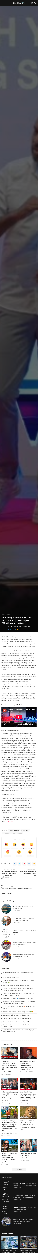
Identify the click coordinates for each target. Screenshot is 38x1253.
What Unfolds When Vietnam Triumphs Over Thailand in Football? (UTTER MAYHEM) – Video (28, 1095)
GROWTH (26, 830)
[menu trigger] (3, 3)
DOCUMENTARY (25, 1117)
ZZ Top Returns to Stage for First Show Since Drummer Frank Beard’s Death (24, 1196)
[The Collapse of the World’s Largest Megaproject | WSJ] (6, 909)
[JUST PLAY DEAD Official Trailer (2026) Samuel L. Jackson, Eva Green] (6, 921)
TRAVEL (22, 1089)
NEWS (4, 1089)
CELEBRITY (24, 1150)
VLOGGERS (5, 1117)
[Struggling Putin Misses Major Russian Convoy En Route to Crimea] (6, 957)
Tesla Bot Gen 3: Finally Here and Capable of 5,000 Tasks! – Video (25, 943)
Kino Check (7, 1071)
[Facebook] (9, 629)
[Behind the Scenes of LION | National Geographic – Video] (28, 1112)
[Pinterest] (13, 629)
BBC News (7, 1100)
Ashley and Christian (10, 1133)
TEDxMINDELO (17, 833)
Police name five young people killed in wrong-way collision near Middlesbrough (9, 1095)
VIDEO (8, 615)
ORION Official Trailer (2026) (11, 977)
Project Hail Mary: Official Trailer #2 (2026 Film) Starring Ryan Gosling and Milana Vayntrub (18, 989)
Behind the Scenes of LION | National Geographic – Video (27, 1123)
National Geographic (28, 1127)
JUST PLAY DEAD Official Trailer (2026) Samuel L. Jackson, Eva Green (23, 919)
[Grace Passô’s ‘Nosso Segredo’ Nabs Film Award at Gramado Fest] (6, 1209)
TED (11, 626)
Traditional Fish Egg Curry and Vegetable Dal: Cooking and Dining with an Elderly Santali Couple (19, 1002)
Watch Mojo (25, 1158)
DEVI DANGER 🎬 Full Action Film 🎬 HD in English (17, 1015)
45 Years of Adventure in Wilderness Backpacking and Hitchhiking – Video (9, 1156)
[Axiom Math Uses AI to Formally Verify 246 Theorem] (6, 933)
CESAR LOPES (14, 830)
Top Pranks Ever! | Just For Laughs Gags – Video (16, 1022)
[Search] (35, 3)
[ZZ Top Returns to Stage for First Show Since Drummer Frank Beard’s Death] (6, 1197)
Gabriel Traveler (9, 1162)
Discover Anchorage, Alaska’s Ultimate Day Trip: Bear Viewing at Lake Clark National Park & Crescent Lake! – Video (9, 1125)
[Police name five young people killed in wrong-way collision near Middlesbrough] (9, 1084)
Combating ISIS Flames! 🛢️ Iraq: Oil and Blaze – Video (18, 998)
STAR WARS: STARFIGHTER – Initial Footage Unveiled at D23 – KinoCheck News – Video (9, 1065)
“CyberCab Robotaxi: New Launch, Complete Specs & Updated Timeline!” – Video (18, 994)
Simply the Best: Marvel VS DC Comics (28, 1154)
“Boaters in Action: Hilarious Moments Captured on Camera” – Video (23, 1220)
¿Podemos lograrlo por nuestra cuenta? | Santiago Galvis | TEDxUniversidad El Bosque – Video (27, 1065)
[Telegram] (15, 629)
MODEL (6, 833)
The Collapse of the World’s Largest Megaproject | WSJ (23, 907)
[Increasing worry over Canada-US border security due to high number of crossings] (28, 1242)
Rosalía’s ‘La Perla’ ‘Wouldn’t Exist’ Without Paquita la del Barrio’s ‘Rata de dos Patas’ (24, 1184)
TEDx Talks (10, 822)
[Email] (17, 629)
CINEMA (4, 1058)
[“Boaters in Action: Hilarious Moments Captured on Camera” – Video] (6, 1221)
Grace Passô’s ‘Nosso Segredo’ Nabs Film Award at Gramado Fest (24, 1208)
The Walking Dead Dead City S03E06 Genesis (16, 985)
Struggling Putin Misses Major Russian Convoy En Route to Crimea (23, 955)
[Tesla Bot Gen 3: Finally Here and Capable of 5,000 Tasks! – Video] (6, 945)
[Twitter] (11, 629)
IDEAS (3, 615)
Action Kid (25, 1100)
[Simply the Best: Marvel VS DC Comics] (28, 1145)
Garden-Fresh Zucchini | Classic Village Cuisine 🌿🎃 (18, 1012)
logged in (14, 888)
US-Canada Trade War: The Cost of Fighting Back (17, 1018)
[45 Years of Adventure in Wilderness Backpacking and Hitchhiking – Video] (9, 1145)
